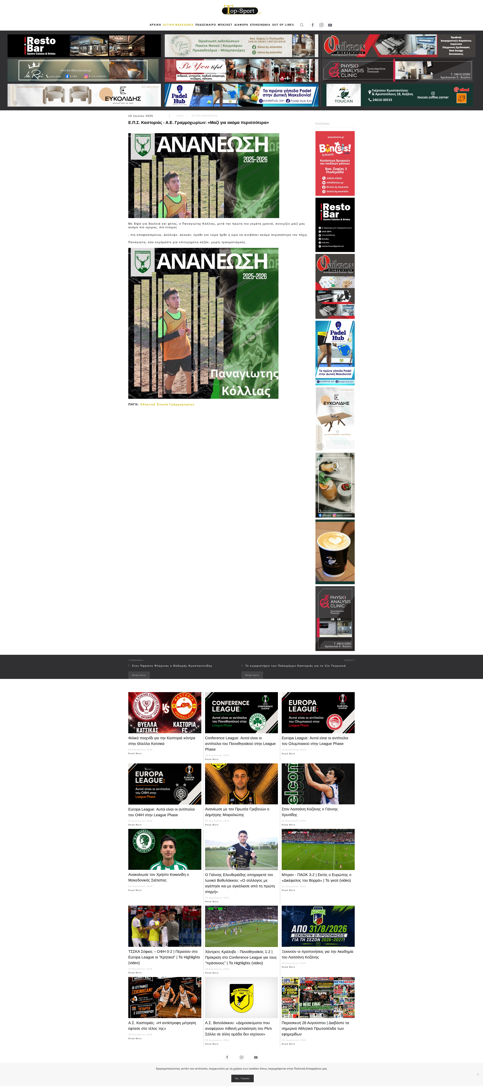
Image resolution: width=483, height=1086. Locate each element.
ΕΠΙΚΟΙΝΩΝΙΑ (260, 24)
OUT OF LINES (283, 24)
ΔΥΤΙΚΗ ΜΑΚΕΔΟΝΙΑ (178, 24)
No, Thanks (242, 1078)
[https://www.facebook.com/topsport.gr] (227, 1057)
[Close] (478, 1074)
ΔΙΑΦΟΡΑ (241, 24)
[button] (302, 25)
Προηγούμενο (137, 660)
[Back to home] (241, 10)
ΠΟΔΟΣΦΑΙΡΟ (205, 24)
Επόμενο (348, 660)
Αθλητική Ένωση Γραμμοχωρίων (167, 404)
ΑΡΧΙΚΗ (155, 24)
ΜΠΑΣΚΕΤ (225, 24)
